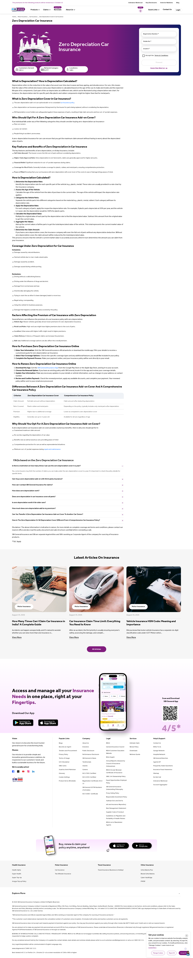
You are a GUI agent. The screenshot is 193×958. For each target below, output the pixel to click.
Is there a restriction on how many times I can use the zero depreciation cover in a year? (46, 466)
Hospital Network (159, 754)
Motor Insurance (22, 17)
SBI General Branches (160, 758)
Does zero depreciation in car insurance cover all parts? (34, 497)
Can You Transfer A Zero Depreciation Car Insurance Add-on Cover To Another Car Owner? (47, 514)
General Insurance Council (115, 747)
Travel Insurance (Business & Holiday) (110, 870)
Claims (46, 10)
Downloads (133, 751)
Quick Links (152, 10)
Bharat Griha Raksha (147, 874)
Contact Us (157, 743)
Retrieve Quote (135, 754)
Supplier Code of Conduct (115, 812)
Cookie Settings (64, 777)
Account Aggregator (160, 785)
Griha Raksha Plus (147, 870)
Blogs (61, 743)
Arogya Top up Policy (19, 881)
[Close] (186, 935)
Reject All (172, 953)
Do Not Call (157, 777)
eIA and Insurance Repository (116, 804)
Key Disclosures (151, 3)
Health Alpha (16, 870)
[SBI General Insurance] (18, 11)
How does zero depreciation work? (25, 491)
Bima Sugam (110, 757)
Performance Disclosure (90, 754)
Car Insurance (33, 17)
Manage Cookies (158, 953)
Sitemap (156, 773)
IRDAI (108, 743)
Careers (85, 770)
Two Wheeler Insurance (63, 874)
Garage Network (159, 751)
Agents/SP (157, 762)
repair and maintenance (52, 449)
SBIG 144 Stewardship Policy (116, 776)
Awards (85, 766)
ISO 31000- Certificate (90, 794)
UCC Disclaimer (64, 762)
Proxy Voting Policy (112, 793)
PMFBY (143, 881)
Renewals (57, 10)
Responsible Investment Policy (116, 797)
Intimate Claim (135, 743)
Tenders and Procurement (68, 751)
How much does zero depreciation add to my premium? (34, 508)
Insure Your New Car (157, 68)
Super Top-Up (17, 878)
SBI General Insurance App (48, 368)
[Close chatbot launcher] (185, 948)
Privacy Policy (63, 754)
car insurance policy (67, 103)
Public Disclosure (88, 751)
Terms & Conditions (161, 56)
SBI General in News (89, 758)
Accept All (183, 953)
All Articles (96, 649)
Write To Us (157, 747)
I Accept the (156, 56)
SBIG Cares (62, 766)
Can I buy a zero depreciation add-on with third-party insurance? (37, 479)
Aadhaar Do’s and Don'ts (114, 801)
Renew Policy (134, 747)
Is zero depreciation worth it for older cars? (29, 503)
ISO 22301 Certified (89, 777)
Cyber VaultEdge (146, 878)
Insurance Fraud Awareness (162, 770)
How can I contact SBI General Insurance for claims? (32, 485)
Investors (85, 747)
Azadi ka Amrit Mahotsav (67, 770)
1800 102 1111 (31, 948)
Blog (177, 3)
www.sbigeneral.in (18, 948)
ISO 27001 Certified (89, 773)
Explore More (18, 893)
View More (17, 638)
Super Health (16, 874)
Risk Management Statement (116, 808)
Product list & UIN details (67, 781)
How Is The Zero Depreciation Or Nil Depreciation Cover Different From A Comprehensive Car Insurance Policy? (56, 520)
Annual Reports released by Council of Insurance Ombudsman (115, 763)
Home (14, 17)
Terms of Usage (64, 758)
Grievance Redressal (135, 3)
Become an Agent (65, 747)
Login (178, 10)
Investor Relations (166, 3)
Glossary (62, 773)
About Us (69, 10)
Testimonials (86, 762)
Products (34, 10)
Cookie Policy (152, 948)
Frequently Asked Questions (163, 766)
